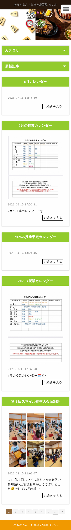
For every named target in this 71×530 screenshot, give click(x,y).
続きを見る (54, 106)
